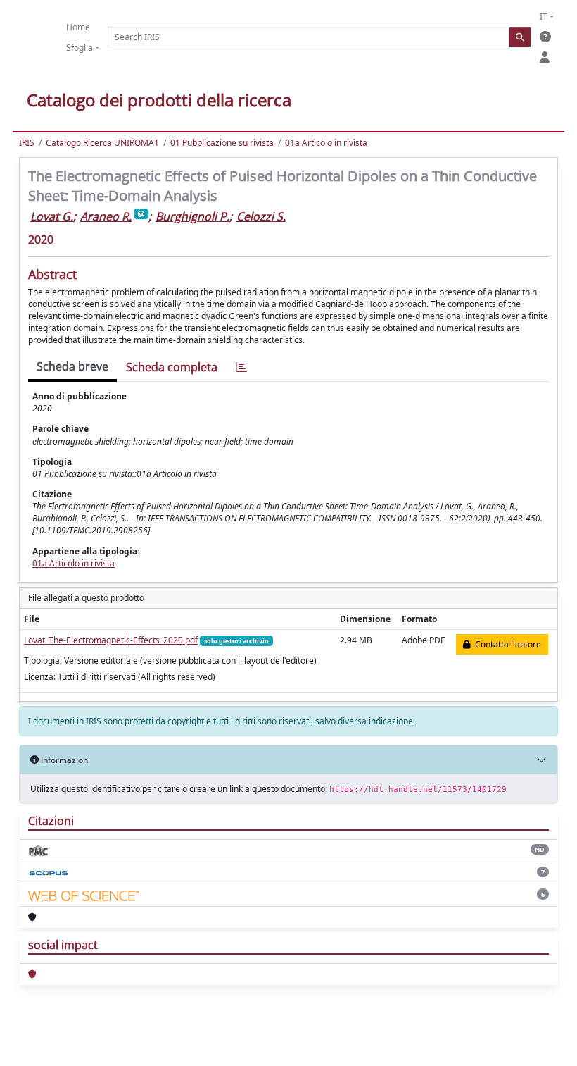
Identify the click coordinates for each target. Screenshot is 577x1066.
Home (78, 27)
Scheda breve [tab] (72, 366)
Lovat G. (51, 216)
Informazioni (64, 760)
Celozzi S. (261, 216)
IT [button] (543, 17)
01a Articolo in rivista (326, 143)
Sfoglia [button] (79, 48)
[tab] (241, 367)
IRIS (26, 143)
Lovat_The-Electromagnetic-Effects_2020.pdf (111, 640)
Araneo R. (106, 216)
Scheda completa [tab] (171, 367)
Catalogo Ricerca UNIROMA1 (102, 143)
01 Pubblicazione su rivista (222, 143)
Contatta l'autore (506, 644)
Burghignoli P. (192, 216)
